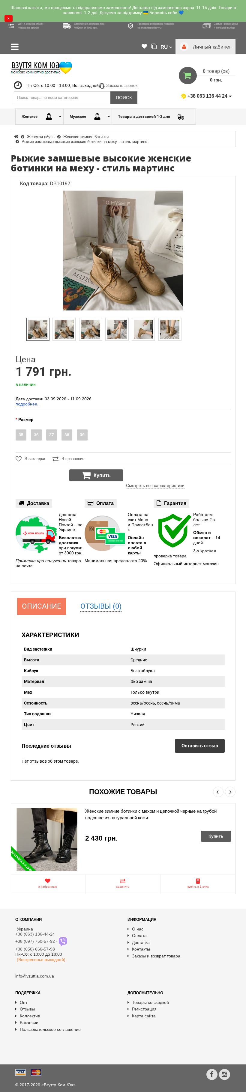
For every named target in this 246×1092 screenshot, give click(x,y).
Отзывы (27, 1009)
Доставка (141, 942)
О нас (137, 929)
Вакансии (29, 1022)
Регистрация (144, 1009)
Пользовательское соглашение (50, 1029)
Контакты (141, 949)
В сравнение (73, 458)
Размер (26, 419)
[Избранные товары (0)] (144, 47)
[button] (166, 47)
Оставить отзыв (200, 746)
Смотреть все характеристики (155, 485)
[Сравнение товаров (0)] (154, 47)
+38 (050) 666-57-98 (35, 949)
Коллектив (30, 1015)
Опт (23, 1002)
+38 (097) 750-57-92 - (37, 941)
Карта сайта (144, 1015)
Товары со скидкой (150, 1002)
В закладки (35, 458)
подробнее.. (28, 404)
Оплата (139, 935)
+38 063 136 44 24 (207, 96)
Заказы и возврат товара (156, 956)
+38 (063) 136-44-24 (35, 934)
